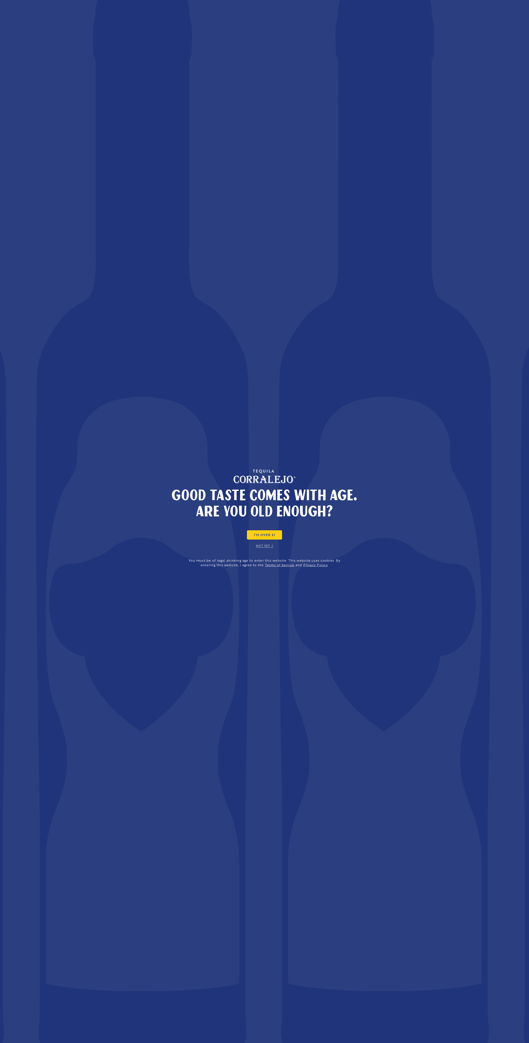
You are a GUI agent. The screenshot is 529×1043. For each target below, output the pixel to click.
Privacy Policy (315, 565)
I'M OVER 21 (264, 535)
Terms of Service (279, 565)
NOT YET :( (264, 545)
